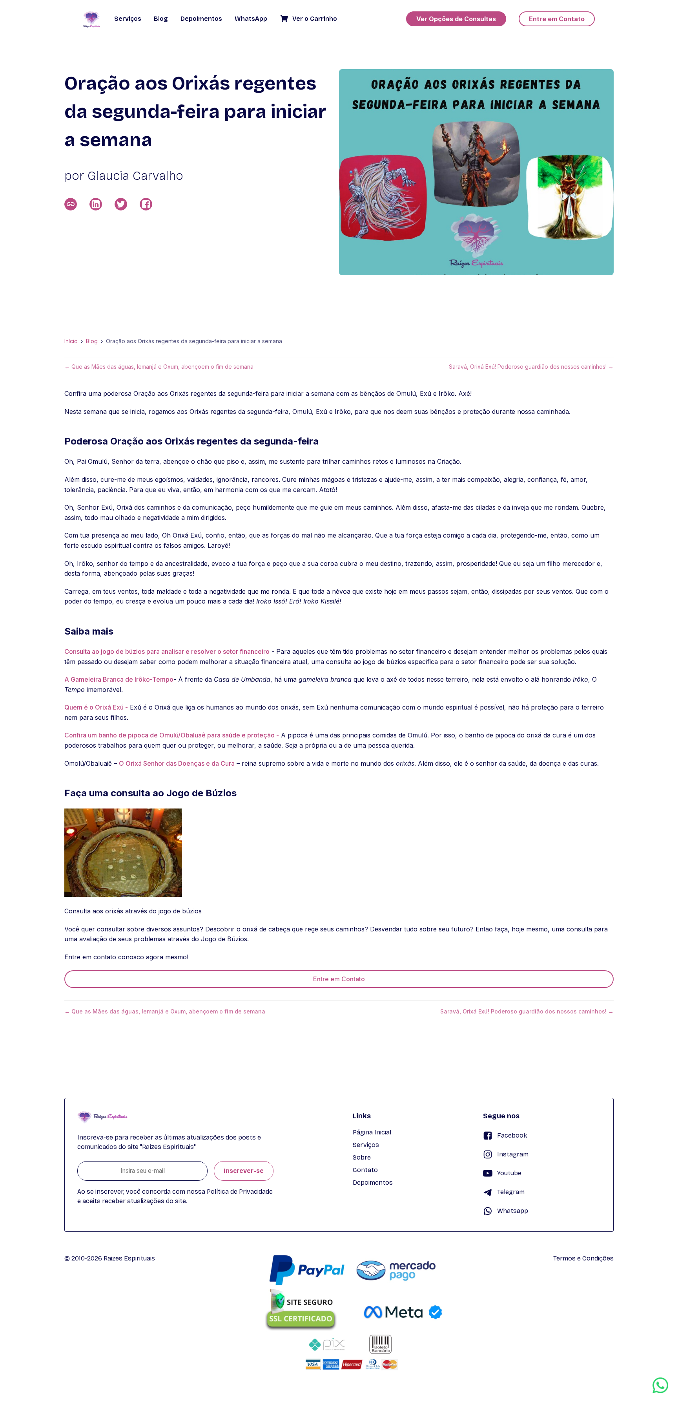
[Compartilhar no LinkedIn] (95, 204)
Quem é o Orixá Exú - (96, 707)
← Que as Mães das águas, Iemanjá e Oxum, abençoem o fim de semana (158, 367)
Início (71, 341)
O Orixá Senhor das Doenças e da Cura (177, 763)
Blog (92, 341)
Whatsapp (512, 1211)
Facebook (512, 1135)
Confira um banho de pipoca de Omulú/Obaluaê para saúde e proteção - (171, 735)
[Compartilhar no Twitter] (121, 204)
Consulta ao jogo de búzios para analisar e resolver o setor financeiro (167, 651)
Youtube (509, 1173)
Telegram (511, 1192)
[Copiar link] (70, 204)
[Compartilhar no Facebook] (146, 204)
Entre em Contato (339, 979)
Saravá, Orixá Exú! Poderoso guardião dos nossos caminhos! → (531, 367)
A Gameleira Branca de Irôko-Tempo (118, 679)
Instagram (513, 1154)
